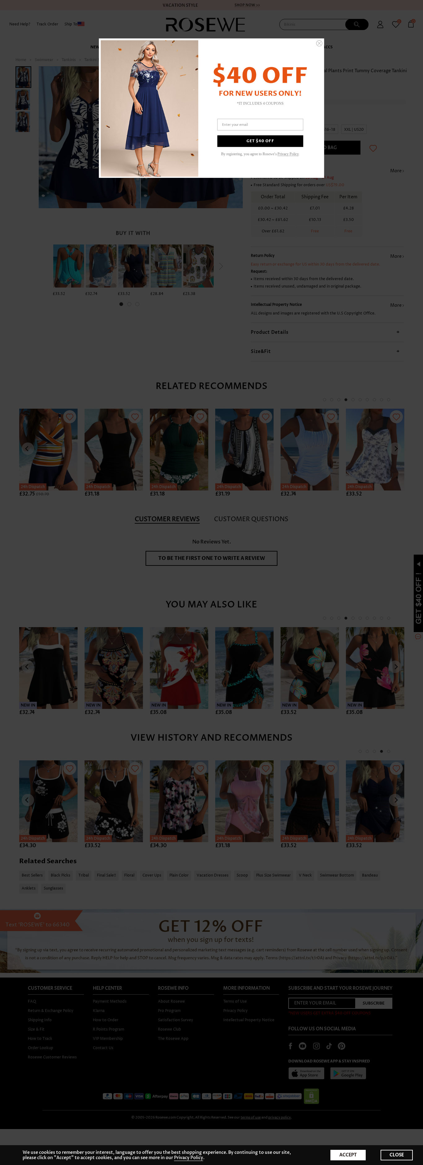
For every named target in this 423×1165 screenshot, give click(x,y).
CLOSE (397, 1155)
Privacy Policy (188, 1158)
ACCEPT (348, 1155)
